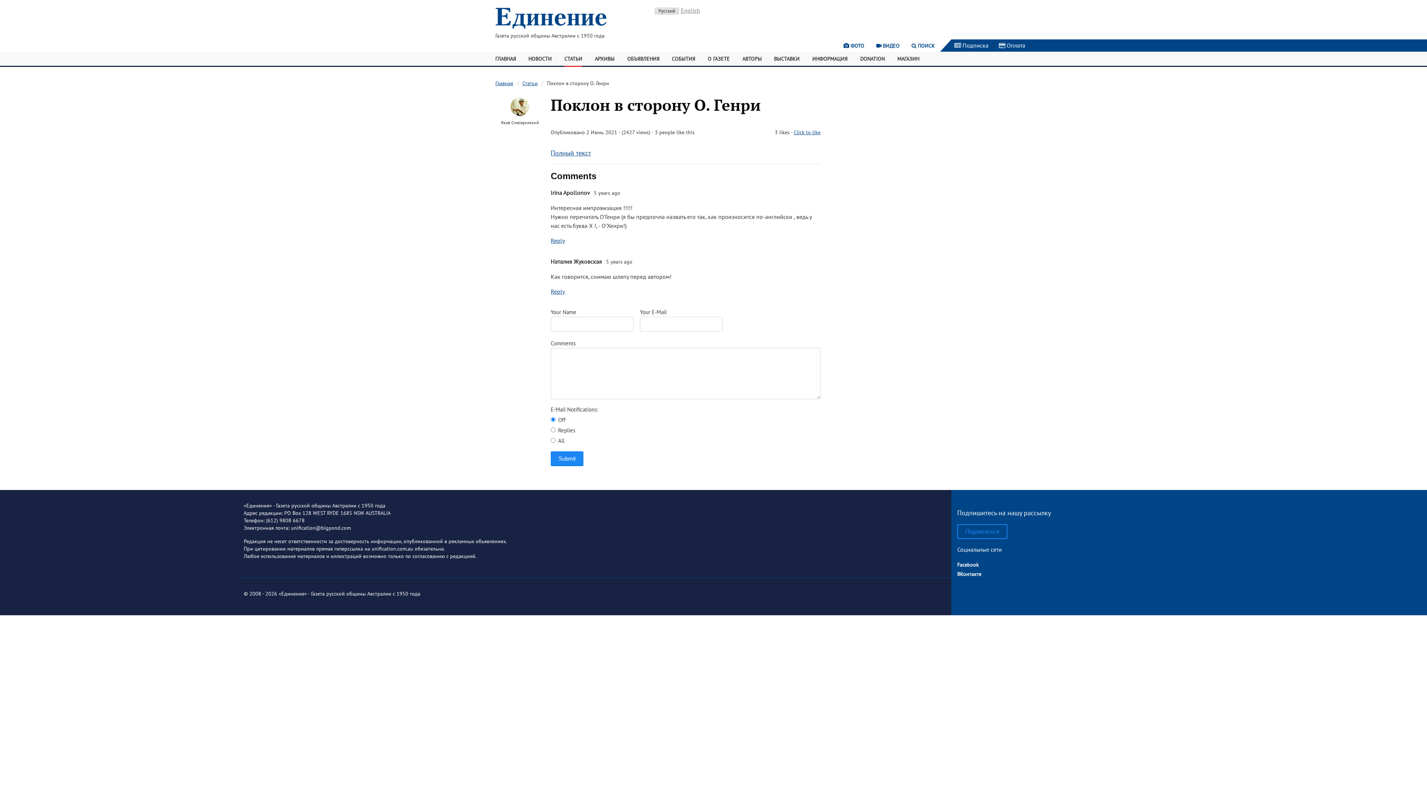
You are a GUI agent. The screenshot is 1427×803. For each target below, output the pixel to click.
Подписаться (982, 531)
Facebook (968, 564)
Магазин (908, 58)
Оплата (1015, 45)
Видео (890, 45)
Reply (558, 240)
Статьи (573, 58)
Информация (830, 58)
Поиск (925, 45)
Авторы (752, 58)
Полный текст (571, 153)
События (683, 58)
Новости (540, 58)
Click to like (807, 132)
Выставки (787, 58)
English (690, 10)
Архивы (605, 58)
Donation (872, 58)
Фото (856, 45)
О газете (719, 58)
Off (561, 419)
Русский (667, 11)
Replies (566, 430)
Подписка (974, 45)
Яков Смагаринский (520, 122)
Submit (567, 458)
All (560, 440)
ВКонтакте (969, 574)
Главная (505, 58)
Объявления (643, 58)
